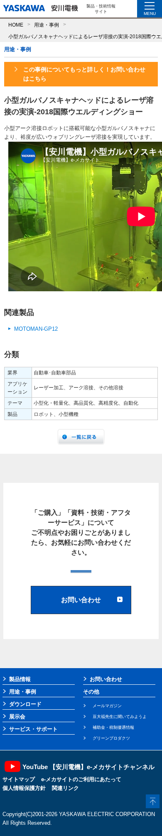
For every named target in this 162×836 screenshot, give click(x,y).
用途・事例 (46, 24)
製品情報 (20, 679)
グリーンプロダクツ (111, 738)
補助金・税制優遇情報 (113, 727)
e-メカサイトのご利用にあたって (81, 779)
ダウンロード (25, 704)
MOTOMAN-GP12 (36, 329)
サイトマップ (18, 779)
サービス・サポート (33, 729)
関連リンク (65, 788)
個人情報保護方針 (24, 788)
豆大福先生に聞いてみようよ (120, 716)
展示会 (17, 716)
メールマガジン (107, 705)
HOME (15, 24)
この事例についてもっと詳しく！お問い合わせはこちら (84, 74)
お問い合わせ (106, 679)
